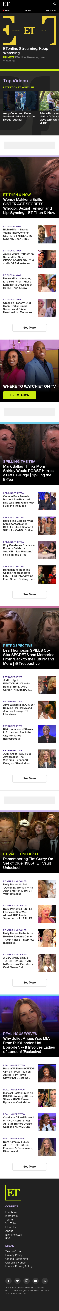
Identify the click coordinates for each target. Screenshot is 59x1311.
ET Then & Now (17, 195)
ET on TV (10, 1227)
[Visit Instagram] (26, 1281)
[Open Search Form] (54, 4)
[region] (29, 30)
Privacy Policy (13, 1255)
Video (28, 10)
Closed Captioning (16, 1259)
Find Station (19, 395)
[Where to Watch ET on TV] (29, 371)
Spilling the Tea (19, 462)
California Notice (15, 1263)
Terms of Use (13, 1251)
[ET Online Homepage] (7, 4)
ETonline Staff (13, 1235)
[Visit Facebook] (8, 1281)
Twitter (9, 1220)
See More (29, 328)
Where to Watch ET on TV (29, 386)
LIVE (7, 10)
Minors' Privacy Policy (18, 1266)
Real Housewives (20, 1034)
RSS (8, 1238)
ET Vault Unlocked (21, 854)
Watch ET (51, 10)
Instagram (11, 1216)
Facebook (11, 1212)
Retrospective (18, 646)
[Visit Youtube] (35, 1281)
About (9, 1231)
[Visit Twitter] (17, 1281)
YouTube (10, 1223)
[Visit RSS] (45, 1281)
